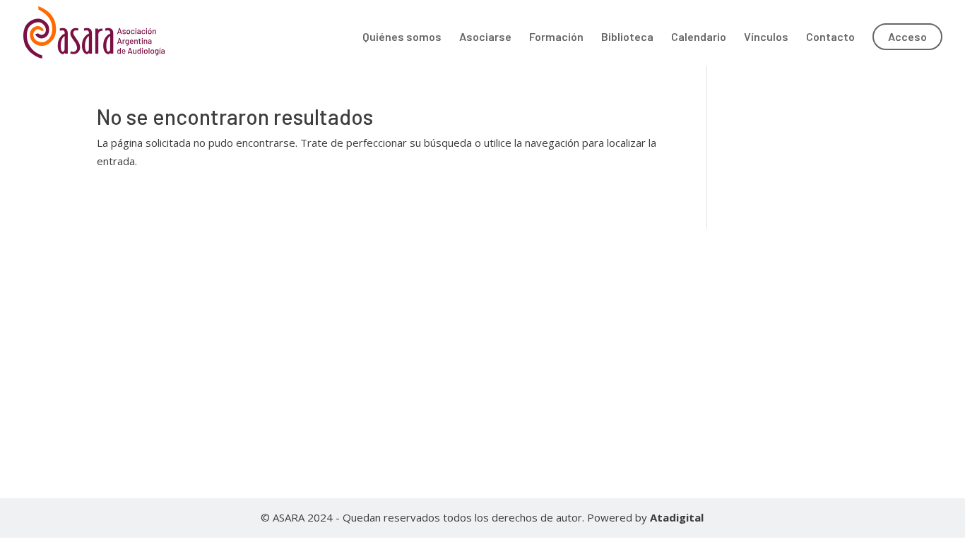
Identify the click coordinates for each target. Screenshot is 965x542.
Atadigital (677, 517)
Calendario (698, 37)
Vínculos (766, 37)
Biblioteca (627, 37)
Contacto (830, 37)
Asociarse (485, 37)
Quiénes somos (402, 37)
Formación (556, 37)
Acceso (907, 36)
